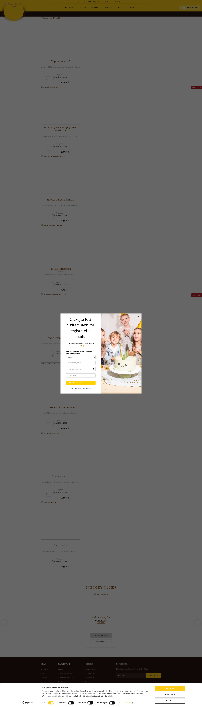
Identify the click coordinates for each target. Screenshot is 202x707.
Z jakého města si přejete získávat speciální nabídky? (79, 352)
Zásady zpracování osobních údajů (81, 388)
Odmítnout (170, 701)
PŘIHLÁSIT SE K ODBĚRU (76, 383)
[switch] (71, 702)
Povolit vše (170, 688)
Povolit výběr (170, 695)
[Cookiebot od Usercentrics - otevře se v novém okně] (28, 702)
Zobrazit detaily (125, 703)
